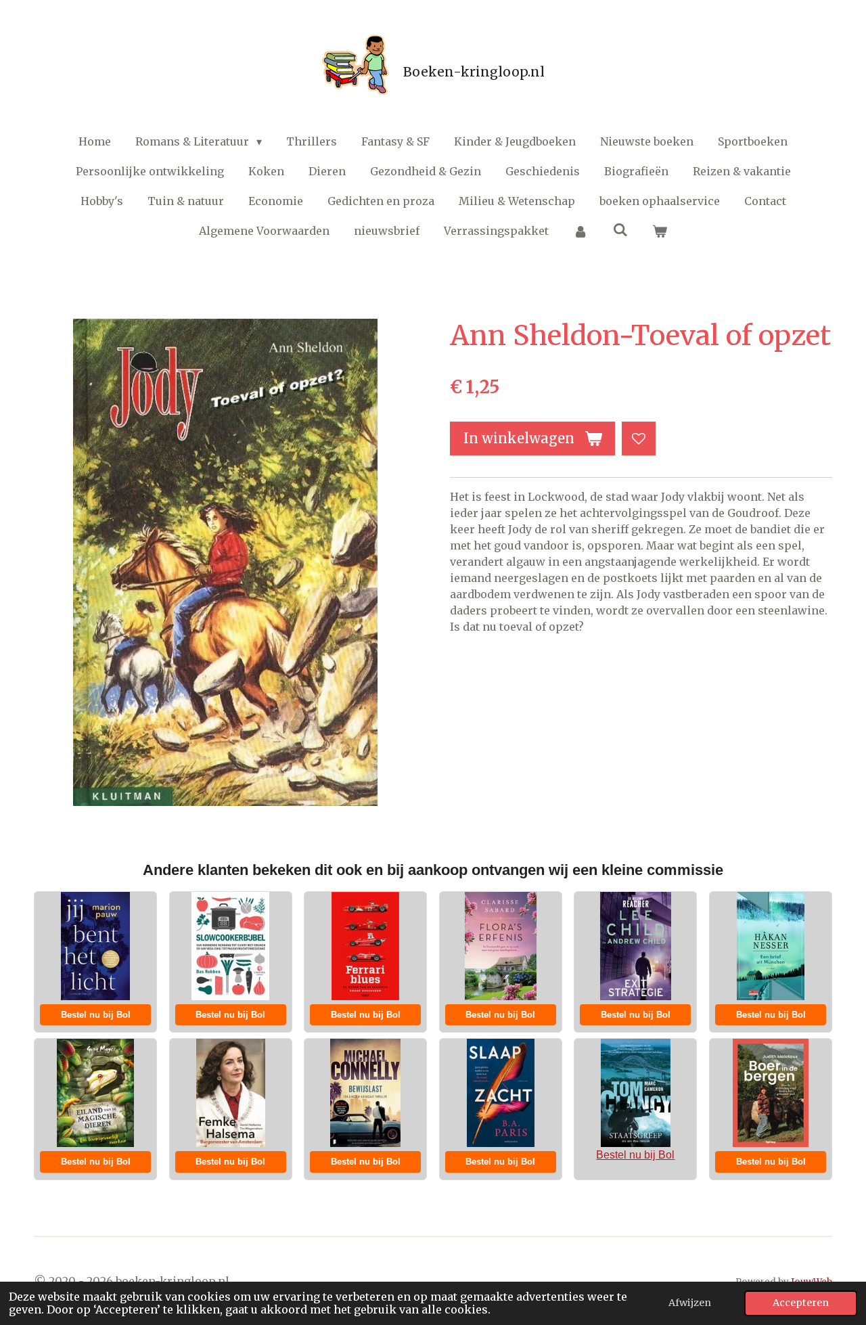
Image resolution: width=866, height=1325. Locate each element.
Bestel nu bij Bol (96, 1015)
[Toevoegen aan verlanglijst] (639, 438)
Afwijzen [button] (689, 1303)
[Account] (580, 230)
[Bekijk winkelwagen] (659, 230)
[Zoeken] (619, 229)
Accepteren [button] (801, 1303)
